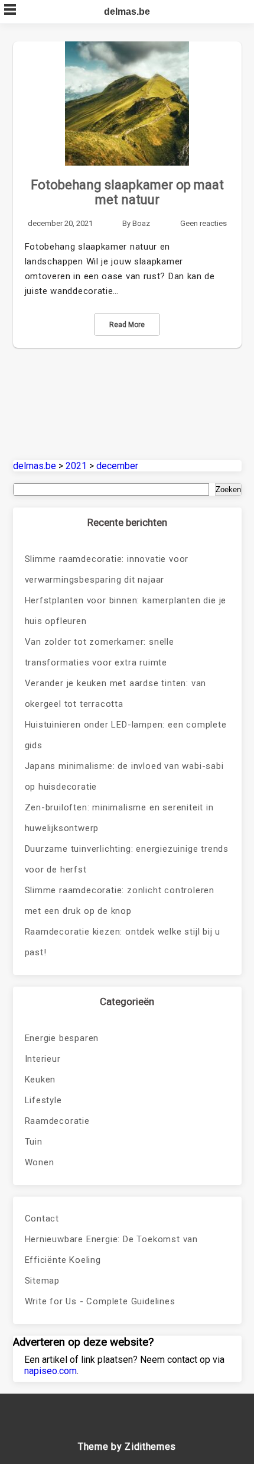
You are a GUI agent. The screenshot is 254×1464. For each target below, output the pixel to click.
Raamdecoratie (57, 1121)
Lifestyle (43, 1100)
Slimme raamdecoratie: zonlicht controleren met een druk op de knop (120, 900)
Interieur (43, 1058)
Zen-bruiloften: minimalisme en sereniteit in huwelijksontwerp (119, 817)
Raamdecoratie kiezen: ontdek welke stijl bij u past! (123, 942)
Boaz (141, 223)
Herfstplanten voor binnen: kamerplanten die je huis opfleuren (126, 610)
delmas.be (127, 12)
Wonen (39, 1162)
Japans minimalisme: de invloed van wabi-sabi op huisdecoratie (124, 776)
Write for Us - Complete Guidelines (100, 1301)
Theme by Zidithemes (127, 1446)
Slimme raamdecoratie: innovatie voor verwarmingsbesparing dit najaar (107, 569)
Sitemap (42, 1280)
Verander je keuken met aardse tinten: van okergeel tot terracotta (116, 693)
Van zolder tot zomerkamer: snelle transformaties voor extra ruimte (99, 652)
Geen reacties (203, 223)
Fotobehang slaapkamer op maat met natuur (127, 192)
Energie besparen (62, 1038)
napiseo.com (50, 1370)
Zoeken (228, 489)
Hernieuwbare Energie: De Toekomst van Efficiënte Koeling (111, 1249)
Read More (127, 325)
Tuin (34, 1141)
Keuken (40, 1079)
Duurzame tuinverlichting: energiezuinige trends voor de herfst (127, 859)
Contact (42, 1218)
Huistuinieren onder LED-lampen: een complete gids (126, 735)
